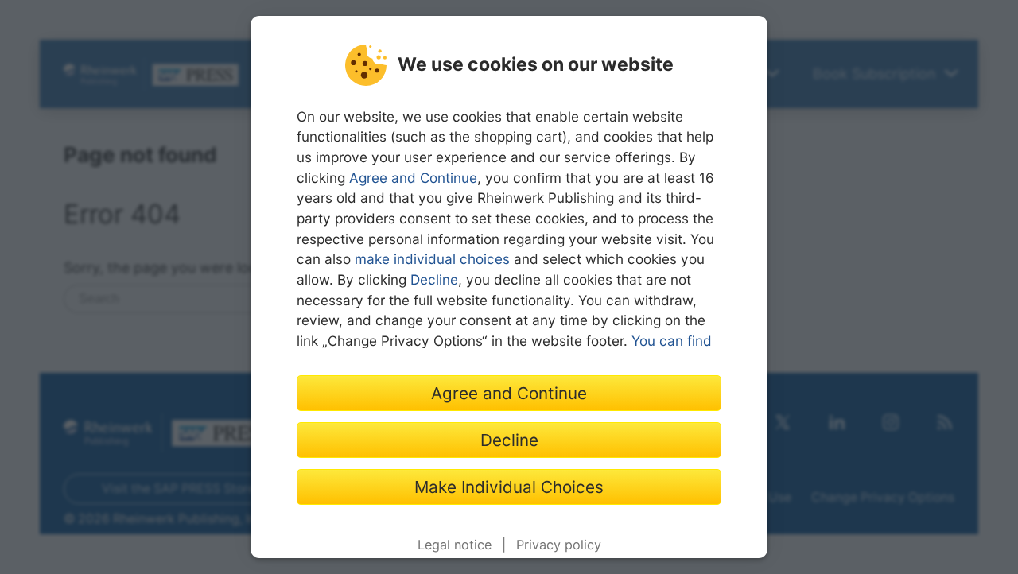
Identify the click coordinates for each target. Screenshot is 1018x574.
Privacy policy (558, 545)
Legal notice (455, 545)
